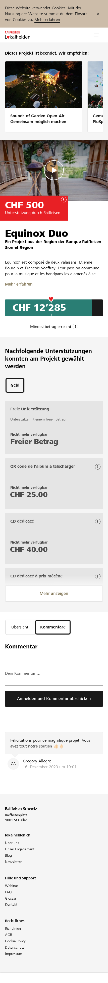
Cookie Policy (15, 941)
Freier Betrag (34, 441)
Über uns (12, 843)
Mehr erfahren (47, 19)
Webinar (11, 886)
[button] (96, 35)
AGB (8, 935)
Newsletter (13, 862)
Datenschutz (14, 947)
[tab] (15, 385)
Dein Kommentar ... (22, 673)
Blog (8, 855)
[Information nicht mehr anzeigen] (98, 13)
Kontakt (11, 904)
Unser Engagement (19, 849)
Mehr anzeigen (54, 593)
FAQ (8, 892)
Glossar (10, 898)
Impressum (13, 954)
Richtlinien (13, 928)
